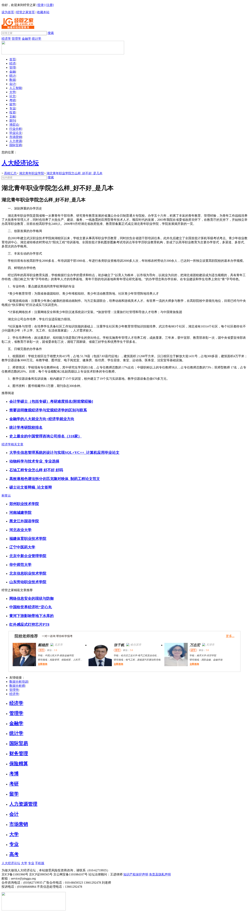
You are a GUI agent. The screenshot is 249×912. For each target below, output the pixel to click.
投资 (12, 112)
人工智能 (15, 88)
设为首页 (8, 12)
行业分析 (15, 128)
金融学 (26, 38)
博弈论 (14, 124)
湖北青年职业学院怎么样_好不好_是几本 (74, 173)
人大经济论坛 (11, 863)
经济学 (6, 38)
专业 (12, 108)
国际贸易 (15, 145)
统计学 (36, 38)
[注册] (50, 5)
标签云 (6, 495)
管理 (12, 67)
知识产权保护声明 (135, 874)
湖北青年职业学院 (31, 173)
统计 (12, 75)
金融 (12, 71)
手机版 (39, 863)
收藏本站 (43, 12)
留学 (12, 104)
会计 (12, 84)
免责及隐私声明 (160, 874)
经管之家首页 (25, 12)
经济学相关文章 (12, 444)
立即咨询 (42, 664)
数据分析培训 (18, 681)
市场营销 (15, 137)
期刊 (12, 120)
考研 (12, 100)
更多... (230, 636)
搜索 (51, 33)
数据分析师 (17, 685)
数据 (12, 79)
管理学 (16, 38)
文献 (12, 116)
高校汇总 (10, 173)
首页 (12, 59)
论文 (12, 96)
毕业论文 (15, 132)
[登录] (41, 5)
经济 (12, 63)
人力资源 (15, 141)
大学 (12, 92)
